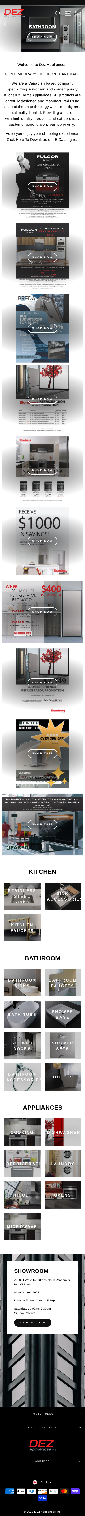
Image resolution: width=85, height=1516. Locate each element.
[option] (42, 28)
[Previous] (5, 23)
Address (42, 1461)
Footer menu (42, 1414)
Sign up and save (42, 1427)
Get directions (33, 1322)
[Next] (79, 23)
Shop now (42, 399)
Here (20, 139)
